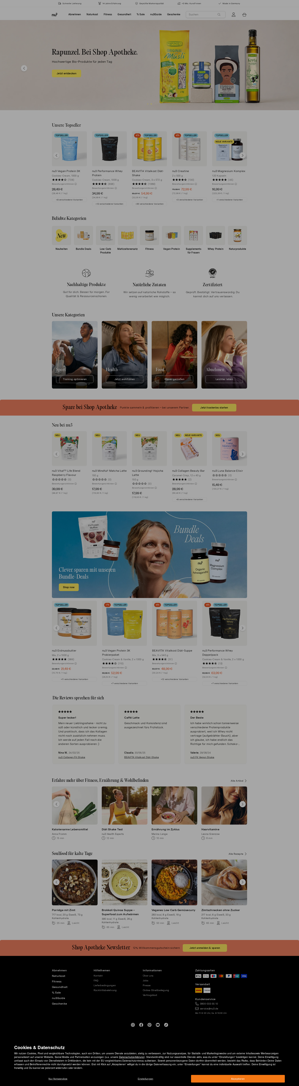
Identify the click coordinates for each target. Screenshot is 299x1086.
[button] (151, 539)
